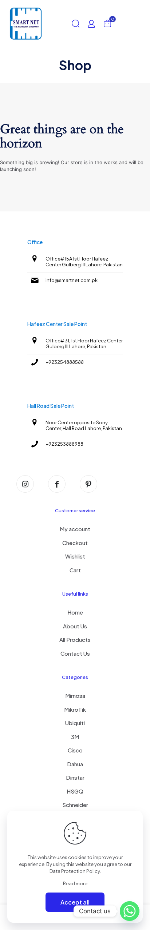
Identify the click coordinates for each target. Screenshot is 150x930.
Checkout (75, 542)
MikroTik (75, 709)
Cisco (75, 750)
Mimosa (75, 695)
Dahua (75, 763)
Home (75, 612)
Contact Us (75, 653)
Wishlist (75, 556)
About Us (75, 626)
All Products (75, 639)
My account (75, 528)
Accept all (75, 902)
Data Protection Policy (75, 871)
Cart (75, 570)
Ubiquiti (75, 722)
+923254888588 (65, 362)
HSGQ (75, 791)
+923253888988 (64, 444)
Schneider (75, 804)
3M (75, 736)
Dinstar (75, 777)
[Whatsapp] (129, 911)
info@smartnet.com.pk (72, 280)
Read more (75, 883)
